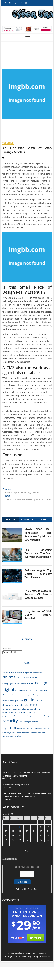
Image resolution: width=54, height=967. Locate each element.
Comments (27, 519)
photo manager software (31, 709)
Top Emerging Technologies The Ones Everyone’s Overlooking (38, 553)
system (9, 727)
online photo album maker (11, 709)
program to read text (9, 716)
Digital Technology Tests (38, 690)
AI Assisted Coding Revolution (16, 784)
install (38, 700)
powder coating (8, 712)
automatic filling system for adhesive (28, 673)
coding (18, 677)
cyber (30, 683)
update (30, 728)
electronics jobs (17, 695)
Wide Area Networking (38, 733)
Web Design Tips (8, 733)
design (7, 158)
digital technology (21, 690)
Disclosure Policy (28, 953)
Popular (10, 519)
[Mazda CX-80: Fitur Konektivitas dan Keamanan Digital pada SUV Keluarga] (12, 529)
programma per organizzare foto (26, 712)
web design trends (22, 733)
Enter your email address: (27, 877)
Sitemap (42, 953)
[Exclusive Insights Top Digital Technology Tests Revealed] (12, 570)
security (10, 720)
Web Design (8, 143)
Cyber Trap (33, 889)
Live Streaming (7, 705)
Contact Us (13, 953)
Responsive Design (25, 716)
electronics (6, 695)
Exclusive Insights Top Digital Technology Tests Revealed (38, 574)
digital (8, 689)
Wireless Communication (11, 736)
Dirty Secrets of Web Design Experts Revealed (38, 615)
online (33, 704)
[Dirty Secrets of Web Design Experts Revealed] (12, 611)
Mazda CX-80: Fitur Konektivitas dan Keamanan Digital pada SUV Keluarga (38, 534)
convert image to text (30, 677)
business (8, 677)
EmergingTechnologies (32, 695)
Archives (6, 648)
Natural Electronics (21, 705)
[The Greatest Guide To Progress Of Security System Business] (12, 591)
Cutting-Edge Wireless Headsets (14, 684)
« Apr (26, 851)
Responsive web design (41, 716)
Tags (43, 519)
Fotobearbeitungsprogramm (12, 701)
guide (29, 699)
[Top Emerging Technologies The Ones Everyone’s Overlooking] (12, 549)
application (8, 672)
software (35, 722)
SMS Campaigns (25, 722)
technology (21, 728)
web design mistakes (41, 728)
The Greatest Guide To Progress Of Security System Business (38, 594)
